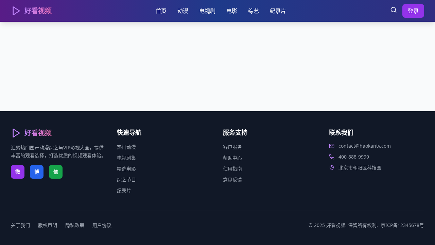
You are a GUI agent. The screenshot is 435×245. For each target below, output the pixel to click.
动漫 (182, 11)
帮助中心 (232, 157)
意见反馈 (232, 179)
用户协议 (101, 225)
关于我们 (20, 225)
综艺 (253, 11)
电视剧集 (126, 157)
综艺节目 (126, 179)
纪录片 (278, 11)
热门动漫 (126, 147)
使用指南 (232, 168)
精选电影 (126, 168)
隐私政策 (74, 225)
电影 (231, 11)
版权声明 (47, 225)
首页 (161, 11)
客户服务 (232, 147)
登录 (413, 11)
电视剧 (207, 11)
